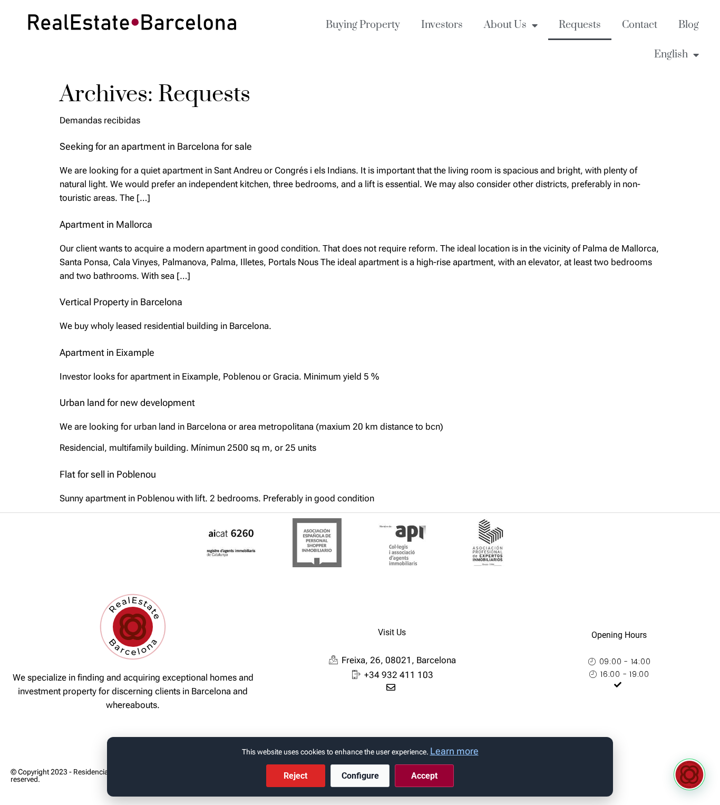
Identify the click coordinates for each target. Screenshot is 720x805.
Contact (639, 25)
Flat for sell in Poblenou (108, 474)
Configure (360, 776)
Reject (295, 776)
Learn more (454, 750)
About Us (505, 25)
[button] (689, 774)
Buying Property (363, 25)
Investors (442, 25)
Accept (424, 776)
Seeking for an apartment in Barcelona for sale (156, 146)
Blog (688, 25)
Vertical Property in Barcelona (121, 301)
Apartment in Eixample (107, 352)
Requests (580, 25)
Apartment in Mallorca (106, 224)
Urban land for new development (127, 402)
